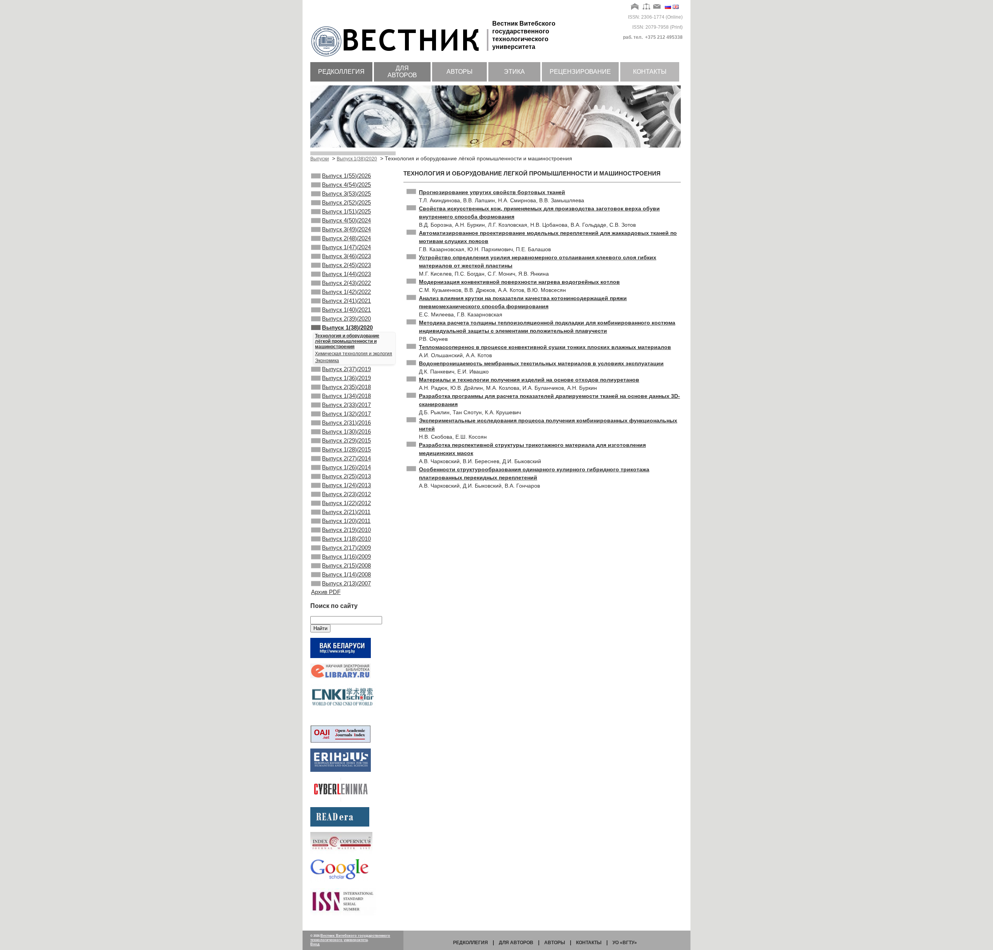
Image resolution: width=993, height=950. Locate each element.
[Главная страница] (401, 57)
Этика (514, 71)
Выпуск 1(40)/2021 (346, 309)
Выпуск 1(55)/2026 (346, 175)
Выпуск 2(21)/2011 (346, 512)
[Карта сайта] (646, 7)
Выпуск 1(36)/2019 (346, 378)
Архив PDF (326, 592)
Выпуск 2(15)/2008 (346, 565)
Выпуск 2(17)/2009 (346, 547)
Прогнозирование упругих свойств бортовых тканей (492, 192)
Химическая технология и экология (353, 353)
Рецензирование (580, 71)
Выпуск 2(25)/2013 (346, 476)
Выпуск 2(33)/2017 (346, 404)
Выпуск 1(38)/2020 (357, 159)
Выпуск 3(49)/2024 (346, 229)
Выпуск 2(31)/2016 (346, 422)
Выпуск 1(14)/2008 (346, 574)
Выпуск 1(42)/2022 (346, 291)
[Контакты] (657, 7)
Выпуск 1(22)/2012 (346, 503)
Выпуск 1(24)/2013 (346, 485)
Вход (315, 944)
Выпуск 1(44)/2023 (346, 274)
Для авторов (402, 71)
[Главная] (635, 7)
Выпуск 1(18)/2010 (346, 538)
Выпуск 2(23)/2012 (346, 494)
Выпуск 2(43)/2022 (346, 283)
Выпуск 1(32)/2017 (346, 413)
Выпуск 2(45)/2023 (346, 265)
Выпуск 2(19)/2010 (346, 529)
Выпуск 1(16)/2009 (346, 556)
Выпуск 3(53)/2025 (346, 193)
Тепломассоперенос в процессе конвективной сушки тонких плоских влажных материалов (545, 347)
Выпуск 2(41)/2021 (346, 300)
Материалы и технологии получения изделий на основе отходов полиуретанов (529, 380)
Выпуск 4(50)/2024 (346, 220)
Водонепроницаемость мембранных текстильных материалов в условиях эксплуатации (541, 363)
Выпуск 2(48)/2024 (346, 238)
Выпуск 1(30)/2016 (346, 431)
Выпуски (319, 159)
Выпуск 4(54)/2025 (346, 184)
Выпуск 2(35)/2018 (346, 387)
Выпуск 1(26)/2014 (346, 467)
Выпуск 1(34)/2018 (346, 396)
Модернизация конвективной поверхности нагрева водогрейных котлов (519, 282)
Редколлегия (341, 71)
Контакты (649, 71)
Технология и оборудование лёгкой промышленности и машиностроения (347, 341)
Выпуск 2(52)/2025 (346, 202)
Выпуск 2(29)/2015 (346, 440)
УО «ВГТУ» (624, 942)
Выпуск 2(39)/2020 (346, 318)
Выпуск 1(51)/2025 (346, 211)
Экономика (327, 360)
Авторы (459, 71)
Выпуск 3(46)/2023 (346, 256)
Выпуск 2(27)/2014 (346, 458)
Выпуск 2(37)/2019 (346, 369)
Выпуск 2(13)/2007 (346, 583)
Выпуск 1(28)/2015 (346, 449)
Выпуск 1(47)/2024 (346, 247)
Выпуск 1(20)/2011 (346, 521)
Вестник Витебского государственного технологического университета (350, 938)
